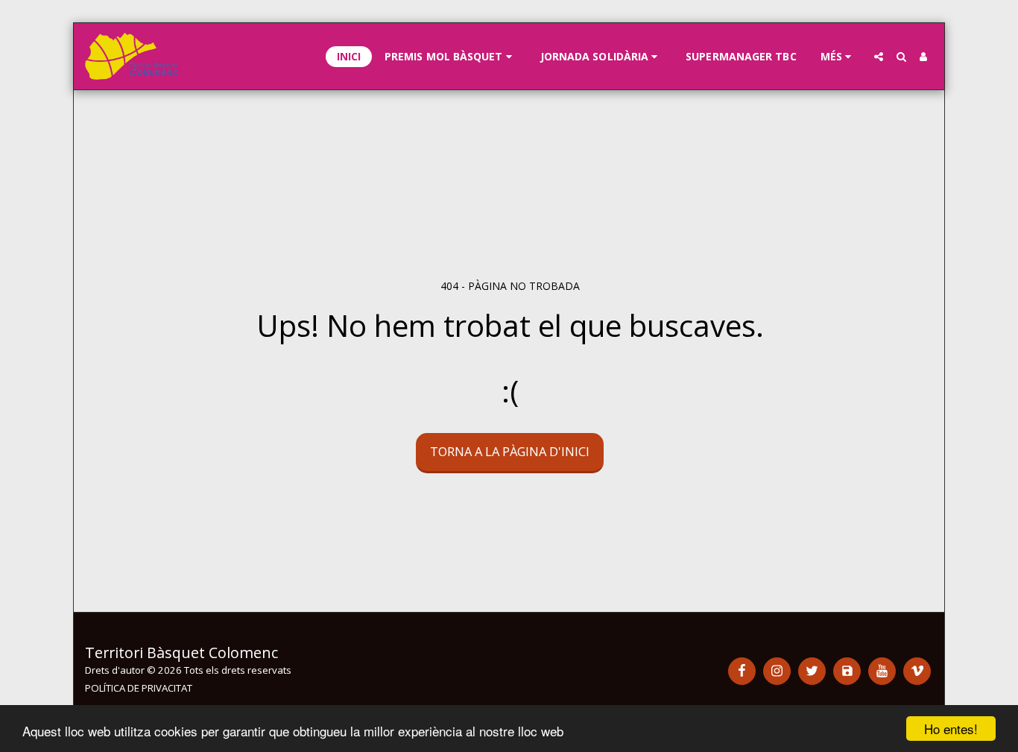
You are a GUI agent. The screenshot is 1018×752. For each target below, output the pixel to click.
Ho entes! (951, 728)
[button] (450, 56)
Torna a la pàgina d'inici (509, 451)
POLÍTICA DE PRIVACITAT (138, 688)
